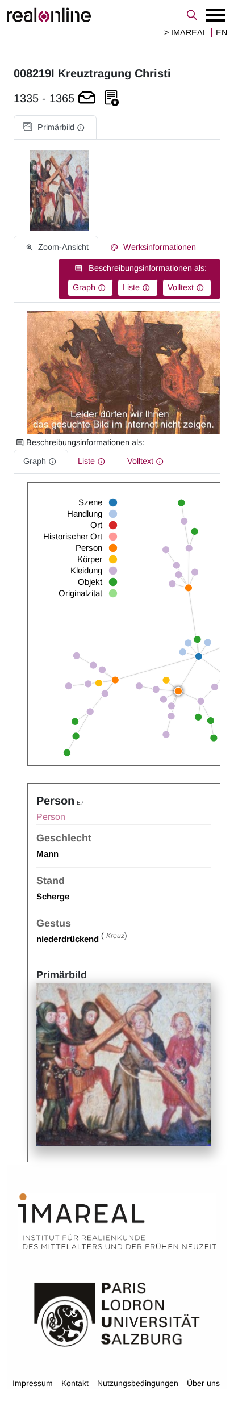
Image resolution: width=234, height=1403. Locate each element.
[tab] (55, 127)
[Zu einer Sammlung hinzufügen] (111, 98)
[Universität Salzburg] (117, 1313)
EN (221, 32)
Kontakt (75, 1383)
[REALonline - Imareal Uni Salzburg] (117, 15)
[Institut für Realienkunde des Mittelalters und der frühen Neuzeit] (117, 1221)
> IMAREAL (185, 32)
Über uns (203, 1383)
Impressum (32, 1383)
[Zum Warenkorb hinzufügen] (86, 98)
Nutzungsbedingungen (137, 1383)
